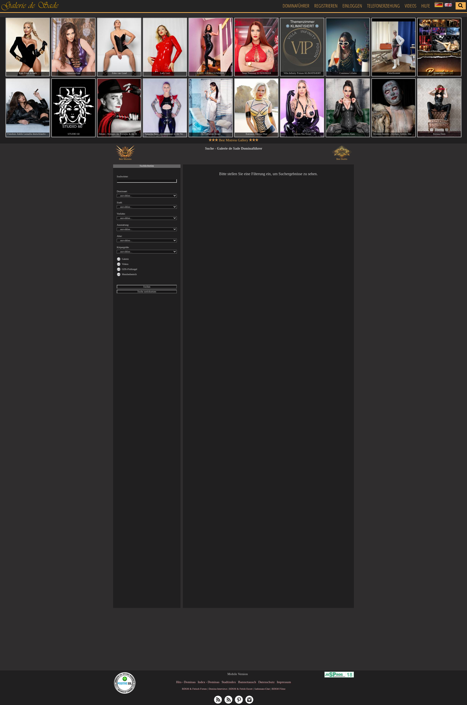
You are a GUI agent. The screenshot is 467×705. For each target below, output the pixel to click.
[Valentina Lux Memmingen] (73, 47)
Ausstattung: (123, 225)
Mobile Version (237, 674)
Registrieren (326, 5)
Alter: (119, 236)
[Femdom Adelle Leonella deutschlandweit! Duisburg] (27, 107)
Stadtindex (229, 682)
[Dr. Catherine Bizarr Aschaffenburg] (210, 107)
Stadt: (120, 202)
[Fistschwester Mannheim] (393, 47)
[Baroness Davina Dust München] (256, 107)
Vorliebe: (121, 213)
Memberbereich (129, 274)
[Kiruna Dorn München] (439, 107)
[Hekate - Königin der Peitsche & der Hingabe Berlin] (119, 107)
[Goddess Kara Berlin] (347, 107)
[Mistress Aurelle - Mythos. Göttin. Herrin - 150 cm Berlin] (393, 107)
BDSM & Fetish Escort (240, 688)
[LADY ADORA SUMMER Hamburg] (210, 47)
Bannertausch (247, 682)
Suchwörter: (122, 176)
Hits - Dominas (186, 682)
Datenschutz (266, 682)
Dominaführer (296, 5)
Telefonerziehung (383, 5)
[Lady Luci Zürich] (165, 47)
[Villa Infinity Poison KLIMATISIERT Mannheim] (302, 47)
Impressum (284, 682)
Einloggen (352, 5)
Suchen (146, 286)
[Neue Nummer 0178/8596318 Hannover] (256, 47)
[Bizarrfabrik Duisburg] (439, 47)
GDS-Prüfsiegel (129, 269)
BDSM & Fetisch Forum (194, 688)
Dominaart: (122, 191)
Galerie (125, 259)
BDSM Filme (278, 688)
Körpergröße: (123, 247)
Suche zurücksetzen (146, 291)
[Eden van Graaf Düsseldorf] (119, 47)
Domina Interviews (218, 688)
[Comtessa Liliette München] (347, 47)
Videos (410, 5)
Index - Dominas (208, 682)
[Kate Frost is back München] (27, 47)
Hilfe (425, 5)
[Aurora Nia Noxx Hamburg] (302, 107)
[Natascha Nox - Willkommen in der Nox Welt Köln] (165, 107)
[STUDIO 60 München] (73, 107)
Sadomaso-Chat (262, 688)
